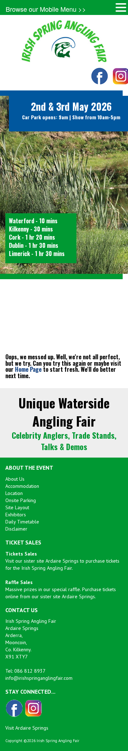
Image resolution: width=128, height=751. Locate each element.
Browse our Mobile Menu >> (46, 9)
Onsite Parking (20, 500)
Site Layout (17, 507)
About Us (15, 479)
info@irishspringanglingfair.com (39, 678)
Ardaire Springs (62, 561)
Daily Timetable (22, 521)
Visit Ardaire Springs (26, 728)
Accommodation (22, 486)
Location (14, 493)
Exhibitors (15, 514)
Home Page (28, 369)
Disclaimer (16, 529)
